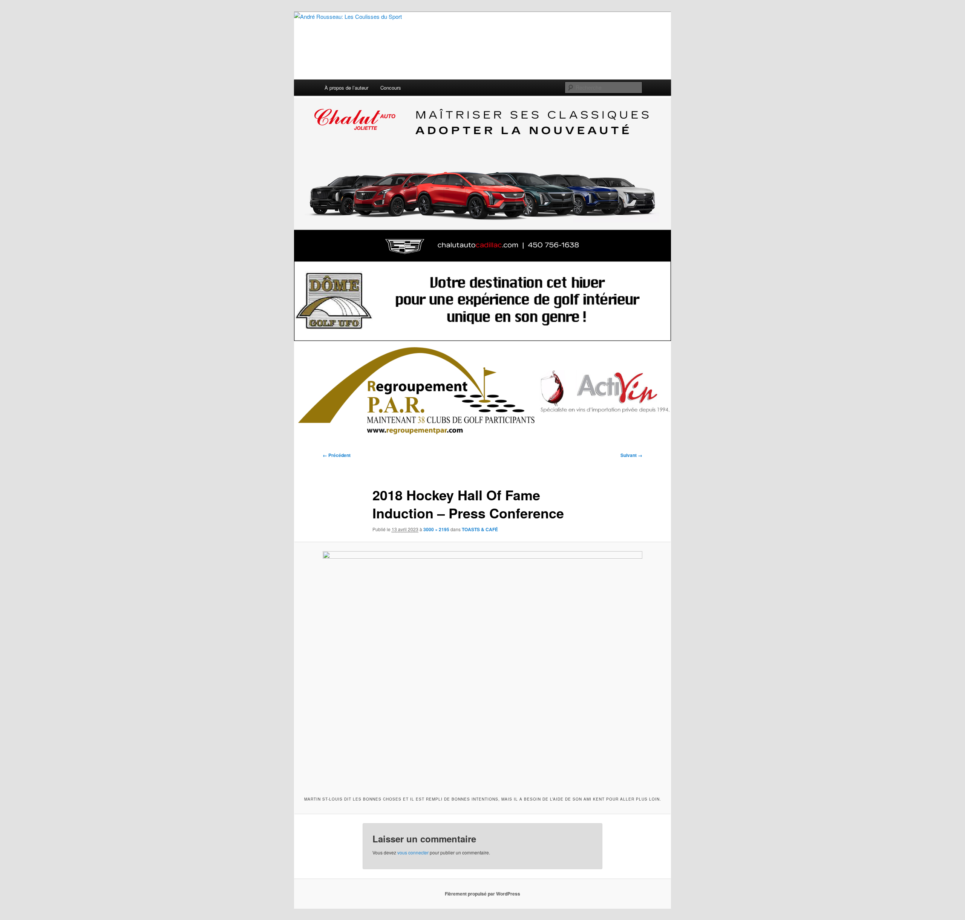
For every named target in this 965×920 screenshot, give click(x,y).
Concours (390, 87)
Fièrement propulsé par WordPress (482, 893)
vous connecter (413, 852)
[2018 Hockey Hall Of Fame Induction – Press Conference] (482, 668)
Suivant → (631, 455)
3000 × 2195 (436, 529)
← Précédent (337, 455)
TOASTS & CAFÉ (480, 529)
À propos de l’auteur (346, 87)
